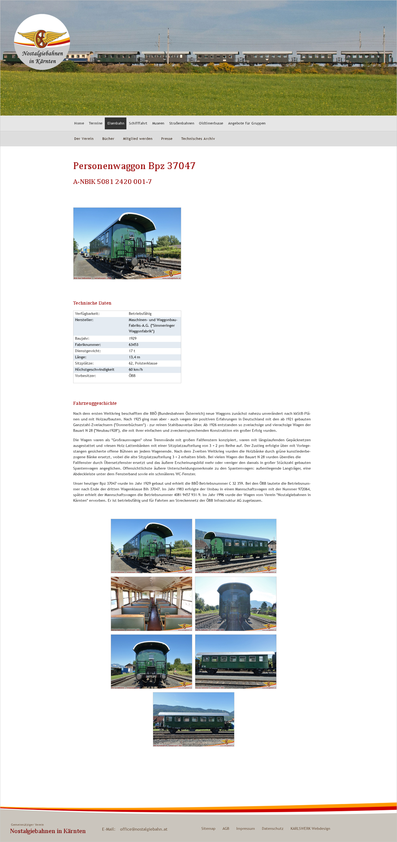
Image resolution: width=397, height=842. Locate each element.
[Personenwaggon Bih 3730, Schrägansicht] (127, 278)
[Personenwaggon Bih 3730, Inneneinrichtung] (151, 629)
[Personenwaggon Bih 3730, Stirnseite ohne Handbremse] (151, 687)
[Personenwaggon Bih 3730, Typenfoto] (236, 572)
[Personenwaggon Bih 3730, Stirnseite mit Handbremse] (236, 629)
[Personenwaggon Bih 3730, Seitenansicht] (193, 745)
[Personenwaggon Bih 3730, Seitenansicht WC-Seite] (236, 687)
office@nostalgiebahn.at (143, 829)
